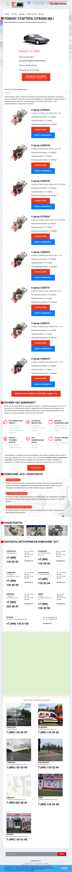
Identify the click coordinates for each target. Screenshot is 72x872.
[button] (26, 537)
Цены (6, 22)
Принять (64, 868)
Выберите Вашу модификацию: (15, 89)
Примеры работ (31, 22)
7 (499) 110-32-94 (48, 767)
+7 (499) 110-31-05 (17, 623)
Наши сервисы (41, 22)
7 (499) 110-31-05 (16, 839)
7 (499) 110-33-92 (48, 732)
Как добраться (47, 623)
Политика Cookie (29, 870)
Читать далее (36, 468)
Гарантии (22, 22)
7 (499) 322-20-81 (16, 802)
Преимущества (13, 22)
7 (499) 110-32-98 (48, 804)
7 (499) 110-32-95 (16, 767)
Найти (62, 854)
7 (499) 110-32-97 (16, 732)
